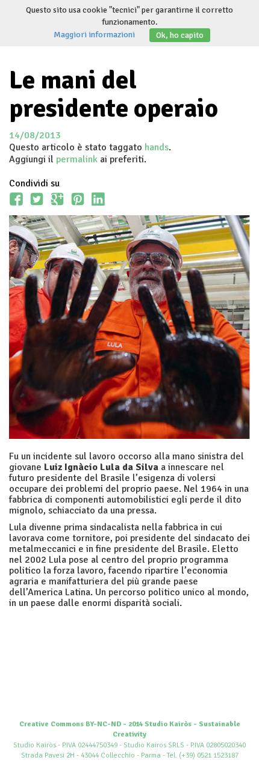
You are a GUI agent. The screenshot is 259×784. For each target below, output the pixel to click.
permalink (77, 159)
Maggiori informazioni (94, 34)
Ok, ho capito (180, 35)
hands (157, 147)
